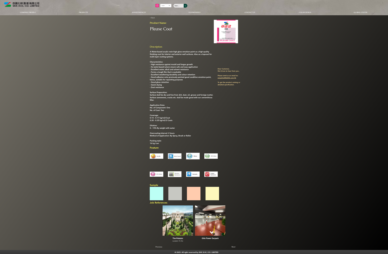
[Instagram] (157, 5)
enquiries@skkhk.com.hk (227, 78)
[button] (27, 12)
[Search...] (185, 6)
